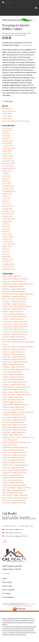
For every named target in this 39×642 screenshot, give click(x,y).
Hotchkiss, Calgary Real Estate (13, 367)
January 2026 (7, 143)
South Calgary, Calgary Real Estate (15, 470)
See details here (26, 45)
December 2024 (8, 161)
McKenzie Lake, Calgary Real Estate (15, 392)
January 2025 (7, 158)
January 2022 (7, 239)
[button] (9, 526)
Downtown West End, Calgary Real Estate (18, 347)
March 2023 (6, 204)
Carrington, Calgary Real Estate (14, 301)
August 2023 (7, 194)
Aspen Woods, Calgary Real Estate (15, 279)
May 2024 (6, 178)
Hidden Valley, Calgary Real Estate (15, 362)
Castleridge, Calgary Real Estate (14, 304)
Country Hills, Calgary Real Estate (14, 329)
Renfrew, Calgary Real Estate (13, 422)
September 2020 (8, 269)
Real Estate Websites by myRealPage (19, 606)
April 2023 (6, 201)
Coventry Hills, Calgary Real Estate (15, 332)
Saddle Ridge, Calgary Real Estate (15, 447)
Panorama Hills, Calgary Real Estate (15, 405)
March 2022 (6, 234)
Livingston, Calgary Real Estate (13, 384)
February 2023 (7, 206)
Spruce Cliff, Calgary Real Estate (14, 472)
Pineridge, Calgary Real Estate (13, 415)
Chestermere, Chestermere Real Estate (17, 306)
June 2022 (6, 226)
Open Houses (7, 116)
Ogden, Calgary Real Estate (12, 402)
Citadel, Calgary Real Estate (12, 311)
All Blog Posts (7, 108)
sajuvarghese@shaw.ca (14, 529)
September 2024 (8, 168)
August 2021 (7, 246)
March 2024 (6, 184)
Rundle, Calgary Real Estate (12, 435)
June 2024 (6, 176)
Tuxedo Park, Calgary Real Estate (14, 485)
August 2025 (7, 151)
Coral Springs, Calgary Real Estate (15, 321)
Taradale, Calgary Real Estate (13, 478)
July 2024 (6, 173)
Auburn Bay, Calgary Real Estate (14, 281)
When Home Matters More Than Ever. (16, 121)
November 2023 (8, 186)
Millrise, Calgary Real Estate (12, 397)
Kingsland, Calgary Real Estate (13, 377)
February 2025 (7, 156)
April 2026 (6, 138)
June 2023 (6, 199)
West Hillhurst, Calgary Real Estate (15, 495)
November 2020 (8, 264)
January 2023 (7, 209)
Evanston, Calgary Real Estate (13, 352)
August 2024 (7, 171)
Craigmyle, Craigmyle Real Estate (14, 334)
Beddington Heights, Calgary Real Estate (17, 284)
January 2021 (7, 261)
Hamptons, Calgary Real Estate (14, 359)
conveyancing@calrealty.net (16, 536)
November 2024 (8, 163)
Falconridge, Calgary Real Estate (14, 357)
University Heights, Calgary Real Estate (16, 488)
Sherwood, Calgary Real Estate (14, 457)
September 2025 (8, 148)
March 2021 (6, 256)
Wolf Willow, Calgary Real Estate (14, 503)
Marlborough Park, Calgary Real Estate (16, 387)
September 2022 (8, 219)
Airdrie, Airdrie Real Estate (11, 276)
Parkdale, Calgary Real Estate (13, 407)
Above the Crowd (8, 111)
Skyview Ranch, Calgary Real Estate (15, 465)
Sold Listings (7, 119)
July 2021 (5, 249)
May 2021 (5, 251)
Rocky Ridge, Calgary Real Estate (14, 427)
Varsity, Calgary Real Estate (12, 493)
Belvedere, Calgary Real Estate (14, 289)
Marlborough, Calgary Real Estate (14, 389)
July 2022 (5, 224)
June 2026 (6, 136)
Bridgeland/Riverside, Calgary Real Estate (17, 294)
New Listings (7, 113)
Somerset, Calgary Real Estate (13, 467)
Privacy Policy (31, 604)
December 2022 (8, 211)
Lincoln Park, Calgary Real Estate (14, 382)
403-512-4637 (11, 526)
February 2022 (7, 236)
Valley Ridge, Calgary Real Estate (14, 490)
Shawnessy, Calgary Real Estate (14, 455)
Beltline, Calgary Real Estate (17, 35)
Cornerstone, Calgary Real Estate (14, 324)
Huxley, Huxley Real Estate (12, 372)
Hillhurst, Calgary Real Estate (13, 364)
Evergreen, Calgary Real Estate (13, 354)
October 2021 (7, 241)
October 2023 (7, 189)
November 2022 (8, 214)
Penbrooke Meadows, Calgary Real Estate (18, 412)
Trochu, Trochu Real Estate (12, 480)
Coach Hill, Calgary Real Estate (13, 314)
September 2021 (8, 244)
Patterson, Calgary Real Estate (13, 410)
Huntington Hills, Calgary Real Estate (15, 369)
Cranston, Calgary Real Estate (13, 337)
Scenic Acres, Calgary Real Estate (14, 452)
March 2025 (6, 153)
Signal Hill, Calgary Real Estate (13, 460)
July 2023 (5, 196)
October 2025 (7, 146)
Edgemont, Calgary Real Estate (14, 349)
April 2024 (6, 181)
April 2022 (6, 231)
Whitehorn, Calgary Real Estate (14, 500)
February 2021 (7, 259)
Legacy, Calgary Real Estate (12, 379)
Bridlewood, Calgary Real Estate (14, 296)
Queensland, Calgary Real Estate (14, 417)
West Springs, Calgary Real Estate (15, 498)
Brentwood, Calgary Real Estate (14, 291)
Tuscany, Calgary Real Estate (13, 483)
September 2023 (8, 191)
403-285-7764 (27, 526)
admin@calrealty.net (13, 533)
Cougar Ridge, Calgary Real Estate (15, 327)
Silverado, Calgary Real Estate (13, 462)
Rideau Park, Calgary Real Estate (14, 425)
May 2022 (6, 229)
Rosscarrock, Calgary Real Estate (14, 430)
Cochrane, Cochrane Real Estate (14, 316)
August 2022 (7, 221)
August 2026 (7, 131)
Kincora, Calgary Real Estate (12, 374)
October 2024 (7, 166)
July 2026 (5, 133)
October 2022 (7, 216)
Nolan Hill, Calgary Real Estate (13, 400)
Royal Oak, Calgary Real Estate (13, 432)
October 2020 (7, 266)
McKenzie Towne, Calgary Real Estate (16, 395)
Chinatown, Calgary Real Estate (14, 309)
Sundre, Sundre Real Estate (12, 475)
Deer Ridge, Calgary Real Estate (14, 339)
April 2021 (5, 254)
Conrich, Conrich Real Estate (12, 319)
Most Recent (7, 128)
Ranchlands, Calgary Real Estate (14, 420)
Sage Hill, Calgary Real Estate (13, 450)
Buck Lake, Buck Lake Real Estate (14, 299)
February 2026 (7, 141)
